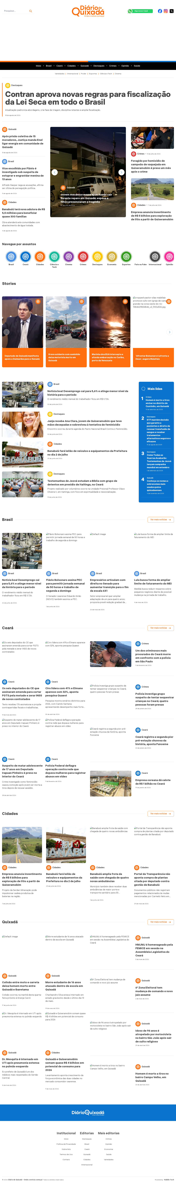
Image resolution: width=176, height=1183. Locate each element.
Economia (111, 264)
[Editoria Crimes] (83, 257)
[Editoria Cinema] (69, 257)
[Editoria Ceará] (25, 257)
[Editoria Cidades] (40, 257)
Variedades (59, 74)
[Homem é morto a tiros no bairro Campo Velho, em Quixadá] (110, 1077)
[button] (121, 172)
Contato (66, 1159)
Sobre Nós (66, 1149)
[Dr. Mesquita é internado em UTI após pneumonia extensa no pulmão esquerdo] (22, 1030)
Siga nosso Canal (141, 11)
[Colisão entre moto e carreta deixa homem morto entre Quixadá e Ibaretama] (22, 953)
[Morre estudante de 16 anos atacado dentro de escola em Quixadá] (65, 953)
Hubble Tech (169, 1180)
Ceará (59, 66)
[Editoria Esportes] (126, 257)
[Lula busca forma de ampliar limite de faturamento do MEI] (154, 551)
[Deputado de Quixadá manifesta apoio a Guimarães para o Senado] (22, 322)
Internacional (72, 74)
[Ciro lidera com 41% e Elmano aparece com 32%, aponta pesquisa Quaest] (65, 659)
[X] (171, 11)
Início (38, 66)
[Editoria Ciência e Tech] (54, 257)
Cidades (71, 66)
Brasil (49, 66)
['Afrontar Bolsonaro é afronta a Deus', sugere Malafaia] (153, 322)
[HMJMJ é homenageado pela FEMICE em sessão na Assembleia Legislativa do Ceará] (110, 948)
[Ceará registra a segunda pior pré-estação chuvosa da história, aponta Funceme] (110, 740)
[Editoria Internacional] (155, 257)
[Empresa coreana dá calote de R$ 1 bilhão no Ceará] (110, 783)
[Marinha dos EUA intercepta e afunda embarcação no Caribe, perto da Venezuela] (109, 322)
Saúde (137, 66)
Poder (83, 74)
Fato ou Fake (141, 264)
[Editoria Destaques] (97, 257)
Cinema (118, 74)
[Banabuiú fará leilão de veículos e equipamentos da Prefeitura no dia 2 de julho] (22, 454)
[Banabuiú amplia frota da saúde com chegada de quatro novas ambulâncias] (110, 845)
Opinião (125, 66)
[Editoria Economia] (112, 257)
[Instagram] (165, 11)
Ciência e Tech (106, 74)
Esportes (93, 74)
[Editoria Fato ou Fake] (141, 257)
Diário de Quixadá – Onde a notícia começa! (25, 1180)
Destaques (99, 66)
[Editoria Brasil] (11, 257)
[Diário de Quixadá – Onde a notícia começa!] (88, 11)
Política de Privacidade (66, 1144)
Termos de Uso (66, 1154)
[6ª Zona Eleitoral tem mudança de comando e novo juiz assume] (110, 991)
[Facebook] (160, 11)
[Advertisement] (88, 41)
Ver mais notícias (158, 519)
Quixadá (85, 66)
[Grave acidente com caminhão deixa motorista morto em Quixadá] (66, 322)
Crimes (112, 66)
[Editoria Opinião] (169, 257)
